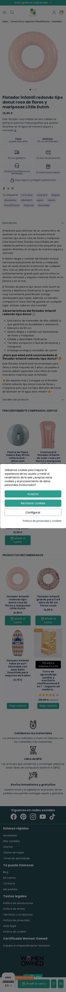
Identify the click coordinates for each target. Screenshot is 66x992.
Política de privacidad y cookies (42, 521)
